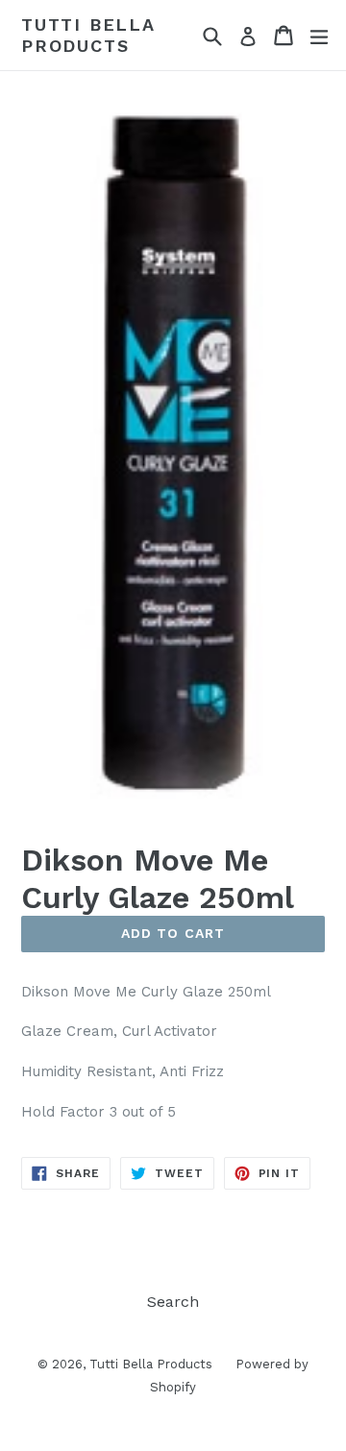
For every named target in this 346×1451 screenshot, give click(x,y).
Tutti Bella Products (88, 35)
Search (173, 1301)
